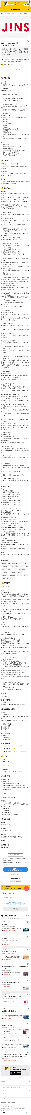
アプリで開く (14, 69)
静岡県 (4, 1087)
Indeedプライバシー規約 (17, 904)
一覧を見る (27, 915)
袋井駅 (14, 1087)
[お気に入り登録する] (28, 41)
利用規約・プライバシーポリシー (7, 1108)
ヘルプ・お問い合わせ (5, 1106)
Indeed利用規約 (8, 904)
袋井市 (7, 1087)
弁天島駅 (18, 1087)
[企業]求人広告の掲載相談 (20, 1108)
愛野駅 (11, 1087)
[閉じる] (28, 886)
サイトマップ (13, 1106)
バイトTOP (3, 1102)
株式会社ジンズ (5, 824)
